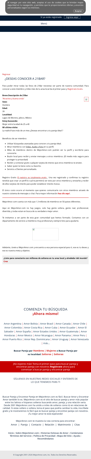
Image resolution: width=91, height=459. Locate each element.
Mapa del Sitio (64, 435)
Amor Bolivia (31, 323)
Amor (14, 424)
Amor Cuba (51, 327)
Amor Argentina (12, 323)
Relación (49, 424)
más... (46, 343)
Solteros (46, 354)
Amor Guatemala (68, 331)
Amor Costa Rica (33, 327)
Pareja (24, 424)
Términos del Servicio (21, 435)
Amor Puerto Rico (12, 339)
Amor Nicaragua (43, 335)
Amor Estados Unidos (45, 331)
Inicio (11, 433)
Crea (6, 261)
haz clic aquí (64, 193)
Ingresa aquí (72, 17)
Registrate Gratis (75, 89)
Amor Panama (63, 335)
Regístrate (56, 366)
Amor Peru (79, 335)
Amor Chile (79, 323)
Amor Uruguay (60, 339)
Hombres (38, 350)
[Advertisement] (45, 43)
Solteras (58, 354)
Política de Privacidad (44, 435)
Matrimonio (64, 424)
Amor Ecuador (67, 327)
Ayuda (76, 435)
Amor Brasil (46, 323)
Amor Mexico (25, 335)
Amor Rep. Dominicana (37, 339)
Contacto (36, 424)
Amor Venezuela (80, 339)
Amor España (23, 331)
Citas (77, 424)
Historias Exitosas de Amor (54, 433)
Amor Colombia (13, 327)
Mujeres (51, 350)
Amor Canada (63, 323)
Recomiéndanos (45, 438)
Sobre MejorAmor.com (27, 433)
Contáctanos (76, 433)
